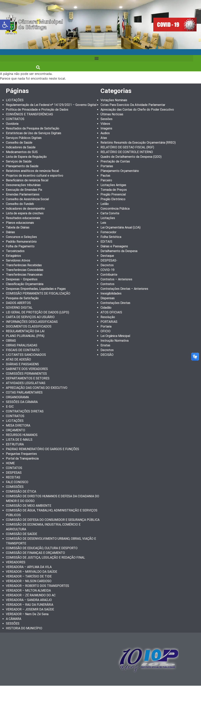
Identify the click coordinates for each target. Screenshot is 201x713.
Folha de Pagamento (20, 246)
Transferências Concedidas (24, 270)
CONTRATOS (15, 119)
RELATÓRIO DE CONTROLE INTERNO (126, 152)
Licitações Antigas (113, 185)
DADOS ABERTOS (18, 303)
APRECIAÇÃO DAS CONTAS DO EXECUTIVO (36, 388)
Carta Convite (109, 213)
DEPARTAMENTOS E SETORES (27, 378)
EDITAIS (106, 241)
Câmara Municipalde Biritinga (40, 24)
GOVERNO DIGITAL (19, 307)
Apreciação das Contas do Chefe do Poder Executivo (137, 109)
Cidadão (105, 307)
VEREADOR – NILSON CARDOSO (28, 581)
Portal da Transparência (22, 458)
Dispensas (107, 298)
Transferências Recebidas (24, 265)
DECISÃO (106, 355)
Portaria (105, 326)
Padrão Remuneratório (21, 241)
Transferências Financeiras (24, 274)
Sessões (106, 119)
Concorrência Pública (115, 208)
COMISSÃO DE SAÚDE (21, 534)
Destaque (107, 256)
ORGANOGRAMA (17, 397)
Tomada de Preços (113, 190)
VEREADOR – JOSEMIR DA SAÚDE (30, 609)
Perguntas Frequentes (21, 454)
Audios (105, 133)
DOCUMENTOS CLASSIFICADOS (28, 326)
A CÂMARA (13, 619)
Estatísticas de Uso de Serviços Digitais (33, 133)
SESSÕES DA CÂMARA (22, 402)
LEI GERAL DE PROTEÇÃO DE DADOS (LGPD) (37, 312)
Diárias (10, 232)
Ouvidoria (12, 124)
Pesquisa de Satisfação (22, 298)
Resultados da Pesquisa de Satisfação (32, 128)
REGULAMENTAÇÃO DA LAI (25, 331)
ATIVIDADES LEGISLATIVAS (25, 383)
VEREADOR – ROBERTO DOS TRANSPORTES (37, 586)
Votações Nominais (113, 100)
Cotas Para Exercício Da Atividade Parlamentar (132, 105)
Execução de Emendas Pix (24, 190)
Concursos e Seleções (21, 237)
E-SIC (10, 406)
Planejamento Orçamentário (119, 171)
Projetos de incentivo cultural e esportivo (34, 175)
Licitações (107, 218)
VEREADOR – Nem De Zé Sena (27, 614)
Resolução (107, 317)
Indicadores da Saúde (21, 147)
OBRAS (11, 340)
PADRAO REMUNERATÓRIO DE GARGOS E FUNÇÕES (42, 449)
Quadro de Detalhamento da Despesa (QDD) (131, 157)
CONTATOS (14, 468)
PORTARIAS (108, 322)
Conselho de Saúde (19, 142)
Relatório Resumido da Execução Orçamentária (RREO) (138, 142)
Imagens (106, 128)
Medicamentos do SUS (22, 152)
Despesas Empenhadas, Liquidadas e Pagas (36, 289)
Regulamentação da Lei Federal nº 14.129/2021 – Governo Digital (51, 105)
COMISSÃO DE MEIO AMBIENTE (28, 505)
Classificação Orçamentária (24, 284)
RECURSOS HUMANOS (21, 435)
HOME (10, 463)
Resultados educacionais (23, 218)
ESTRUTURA (15, 444)
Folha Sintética (110, 237)
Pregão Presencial (113, 194)
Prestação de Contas (115, 161)
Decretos (107, 265)
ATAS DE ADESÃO (18, 359)
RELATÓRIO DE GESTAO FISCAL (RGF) (127, 147)
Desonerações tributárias (23, 185)
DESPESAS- (108, 260)
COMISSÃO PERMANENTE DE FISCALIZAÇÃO (38, 293)
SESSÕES (12, 623)
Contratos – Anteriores (116, 279)
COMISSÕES (15, 487)
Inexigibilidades (111, 293)
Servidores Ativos (18, 260)
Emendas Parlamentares (22, 194)
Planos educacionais (20, 223)
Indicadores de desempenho (25, 208)
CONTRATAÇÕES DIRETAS (25, 411)
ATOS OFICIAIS (111, 312)
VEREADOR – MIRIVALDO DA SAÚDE (31, 572)
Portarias (106, 166)
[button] (5, 25)
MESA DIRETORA (18, 425)
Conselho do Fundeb (20, 204)
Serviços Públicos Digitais (24, 138)
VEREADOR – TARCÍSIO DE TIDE (29, 576)
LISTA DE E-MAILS (19, 439)
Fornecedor (108, 232)
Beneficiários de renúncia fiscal (27, 180)
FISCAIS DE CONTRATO (22, 350)
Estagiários (13, 256)
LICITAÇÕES (15, 100)
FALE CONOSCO (17, 482)
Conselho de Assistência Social (27, 199)
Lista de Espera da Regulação (26, 157)
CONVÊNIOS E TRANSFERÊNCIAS (29, 114)
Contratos (107, 284)
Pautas (105, 175)
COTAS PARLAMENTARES (24, 392)
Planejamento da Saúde (22, 166)
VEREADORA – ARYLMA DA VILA (29, 567)
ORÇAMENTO (15, 430)
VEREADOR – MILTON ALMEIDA (28, 590)
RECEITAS (13, 477)
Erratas (105, 345)
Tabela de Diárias (17, 227)
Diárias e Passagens (114, 246)
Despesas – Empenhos (21, 279)
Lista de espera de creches (25, 213)
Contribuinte (108, 274)
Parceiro (106, 180)
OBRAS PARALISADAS (21, 345)
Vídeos (105, 124)
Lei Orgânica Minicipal (115, 336)
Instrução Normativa (114, 340)
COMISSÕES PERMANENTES (26, 373)
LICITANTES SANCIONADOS (26, 355)
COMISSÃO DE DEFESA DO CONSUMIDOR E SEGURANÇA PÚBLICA (53, 520)
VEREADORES (15, 562)
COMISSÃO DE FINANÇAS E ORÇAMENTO (35, 553)
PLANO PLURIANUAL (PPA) (25, 336)
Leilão (104, 204)
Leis (103, 223)
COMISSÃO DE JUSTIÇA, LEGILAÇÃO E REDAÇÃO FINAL (45, 557)
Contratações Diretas (115, 303)
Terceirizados (15, 251)
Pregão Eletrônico (112, 199)
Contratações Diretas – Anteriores (124, 289)
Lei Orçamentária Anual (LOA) (120, 227)
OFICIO (105, 331)
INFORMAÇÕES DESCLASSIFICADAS (32, 322)
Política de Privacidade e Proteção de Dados (37, 109)
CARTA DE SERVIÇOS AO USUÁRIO (30, 317)
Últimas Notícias (111, 114)
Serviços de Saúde (19, 161)
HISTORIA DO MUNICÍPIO (24, 628)
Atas (103, 138)
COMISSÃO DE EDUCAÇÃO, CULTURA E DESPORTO (42, 548)
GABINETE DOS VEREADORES (27, 369)
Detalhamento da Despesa (118, 251)
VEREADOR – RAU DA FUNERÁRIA (29, 605)
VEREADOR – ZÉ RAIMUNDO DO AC (31, 595)
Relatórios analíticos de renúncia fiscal (32, 171)
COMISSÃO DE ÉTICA (21, 491)
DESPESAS (14, 472)
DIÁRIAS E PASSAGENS (22, 364)
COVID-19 (107, 270)
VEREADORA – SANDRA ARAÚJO (29, 600)
